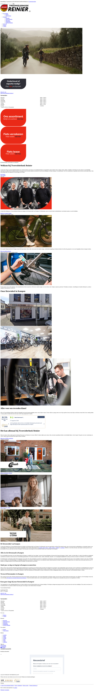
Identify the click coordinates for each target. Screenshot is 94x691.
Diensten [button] (5, 17)
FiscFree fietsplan (9, 22)
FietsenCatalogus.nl (33, 685)
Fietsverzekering (9, 19)
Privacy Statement (18, 685)
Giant (44, 547)
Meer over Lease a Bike (5, 507)
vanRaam (5, 642)
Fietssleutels (8, 21)
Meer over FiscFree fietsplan (6, 473)
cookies (15, 687)
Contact (4, 26)
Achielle (57, 547)
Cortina (50, 547)
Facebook (4, 645)
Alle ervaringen (41, 417)
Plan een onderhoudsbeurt (6, 251)
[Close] (1, 654)
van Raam (62, 547)
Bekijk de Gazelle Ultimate (6, 213)
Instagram (4, 646)
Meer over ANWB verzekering (7, 438)
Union (46, 547)
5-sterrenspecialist (32, 1)
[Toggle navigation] (30, 11)
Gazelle (40, 547)
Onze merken (8, 15)
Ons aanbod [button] (5, 13)
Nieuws (4, 25)
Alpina (53, 547)
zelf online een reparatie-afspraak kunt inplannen (16, 577)
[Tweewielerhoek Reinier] (15, 11)
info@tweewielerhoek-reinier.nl (7, 93)
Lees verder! (3, 175)
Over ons (5, 23)
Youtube (3, 647)
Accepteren (7, 689)
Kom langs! (3, 174)
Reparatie (7, 18)
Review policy (26, 685)
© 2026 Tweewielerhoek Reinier (7, 685)
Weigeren (2, 689)
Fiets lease (8, 20)
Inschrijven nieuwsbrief (5, 648)
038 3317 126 (3, 92)
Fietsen (7, 14)
